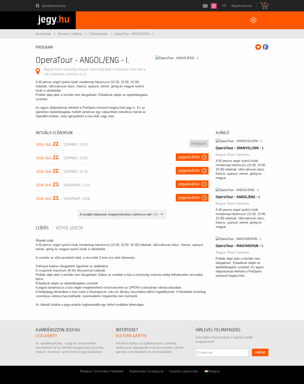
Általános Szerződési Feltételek (102, 371)
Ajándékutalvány (54, 6)
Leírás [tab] (42, 228)
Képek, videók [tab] (69, 228)
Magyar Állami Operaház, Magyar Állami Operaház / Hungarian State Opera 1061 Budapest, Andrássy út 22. (94, 72)
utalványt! (46, 335)
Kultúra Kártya (131, 335)
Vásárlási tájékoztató (183, 371)
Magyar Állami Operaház (233, 154)
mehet (260, 352)
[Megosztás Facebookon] (265, 47)
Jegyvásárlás (189, 157)
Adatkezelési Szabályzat (146, 371)
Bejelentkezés (241, 6)
